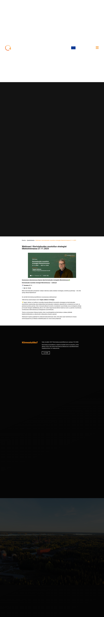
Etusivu (24, 240)
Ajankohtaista (30, 240)
